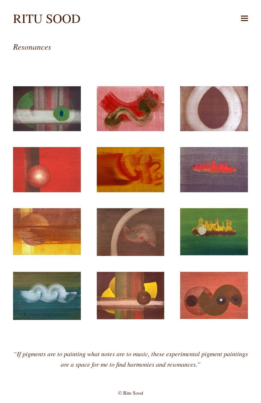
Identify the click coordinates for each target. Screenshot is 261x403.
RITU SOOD (47, 18)
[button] (244, 18)
